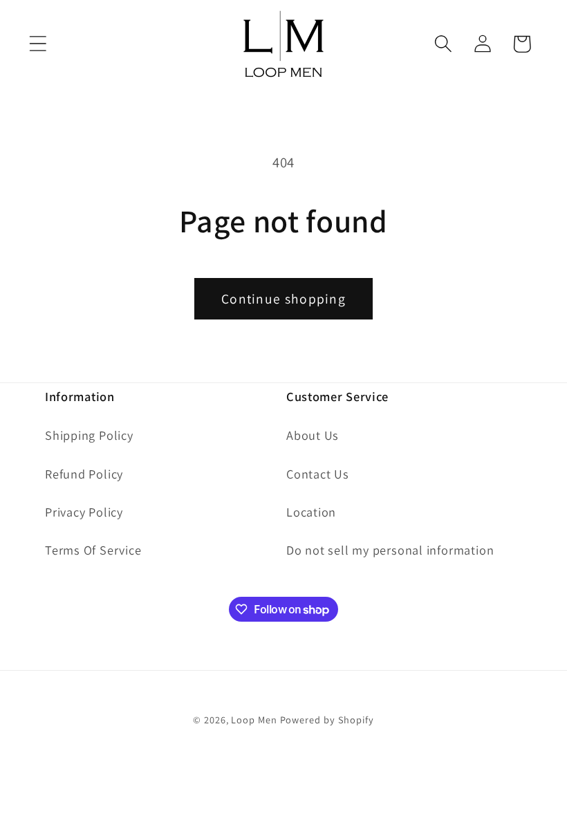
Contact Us (317, 473)
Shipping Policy (89, 435)
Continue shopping (283, 299)
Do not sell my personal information (390, 549)
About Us (312, 435)
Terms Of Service (93, 549)
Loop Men (254, 719)
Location (311, 511)
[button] (37, 44)
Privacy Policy (84, 511)
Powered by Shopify (327, 719)
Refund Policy (84, 473)
